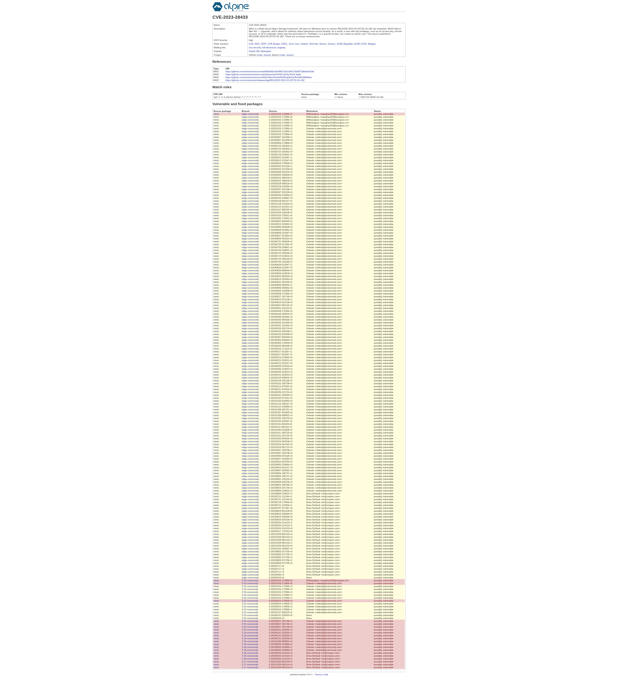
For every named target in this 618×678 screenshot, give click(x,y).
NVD (257, 43)
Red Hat (313, 43)
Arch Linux (294, 43)
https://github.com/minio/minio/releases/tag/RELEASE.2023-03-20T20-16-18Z (265, 80)
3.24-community (250, 580)
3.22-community (250, 600)
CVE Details (274, 43)
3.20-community (250, 621)
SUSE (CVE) (360, 43)
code (259, 55)
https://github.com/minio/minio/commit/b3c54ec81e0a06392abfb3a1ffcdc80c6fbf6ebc (268, 77)
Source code (321, 674)
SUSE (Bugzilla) (345, 43)
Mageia (372, 43)
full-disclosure (269, 47)
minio (216, 114)
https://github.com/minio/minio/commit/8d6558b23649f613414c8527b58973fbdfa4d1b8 (269, 71)
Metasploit (266, 51)
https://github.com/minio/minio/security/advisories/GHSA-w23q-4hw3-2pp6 (263, 74)
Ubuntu (323, 43)
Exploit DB (254, 51)
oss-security (255, 47)
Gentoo (331, 43)
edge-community (250, 114)
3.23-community (250, 583)
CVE (251, 43)
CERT (263, 43)
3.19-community (250, 629)
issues (267, 55)
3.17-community (250, 661)
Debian (304, 43)
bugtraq (281, 47)
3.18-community (250, 644)
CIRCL (284, 43)
